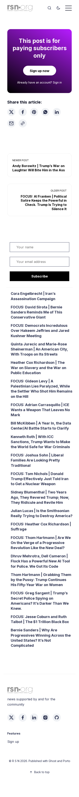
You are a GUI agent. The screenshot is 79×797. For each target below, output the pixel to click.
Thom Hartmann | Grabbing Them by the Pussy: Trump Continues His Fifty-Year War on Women (41, 580)
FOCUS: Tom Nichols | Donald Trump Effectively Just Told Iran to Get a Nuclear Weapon (39, 479)
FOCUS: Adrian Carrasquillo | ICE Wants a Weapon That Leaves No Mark (40, 410)
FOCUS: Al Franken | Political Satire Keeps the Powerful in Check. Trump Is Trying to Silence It (44, 202)
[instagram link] (45, 717)
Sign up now (39, 71)
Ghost (52, 761)
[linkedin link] (34, 717)
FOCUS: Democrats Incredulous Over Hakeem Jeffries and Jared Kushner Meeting (40, 330)
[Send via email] (11, 123)
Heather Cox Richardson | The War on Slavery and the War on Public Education (38, 367)
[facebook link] (23, 717)
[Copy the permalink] (23, 123)
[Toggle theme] (58, 8)
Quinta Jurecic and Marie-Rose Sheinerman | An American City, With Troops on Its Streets (39, 349)
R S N (15, 761)
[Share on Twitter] (11, 112)
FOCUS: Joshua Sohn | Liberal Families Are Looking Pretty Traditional (37, 460)
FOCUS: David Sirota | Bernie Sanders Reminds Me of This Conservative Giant (36, 312)
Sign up (13, 742)
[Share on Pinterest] (34, 112)
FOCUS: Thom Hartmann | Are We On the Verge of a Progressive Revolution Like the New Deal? (41, 543)
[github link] (57, 717)
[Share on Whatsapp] (45, 112)
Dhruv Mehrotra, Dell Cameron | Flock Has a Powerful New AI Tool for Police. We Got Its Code (40, 561)
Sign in (57, 82)
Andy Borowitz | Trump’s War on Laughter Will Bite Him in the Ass (38, 168)
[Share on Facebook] (23, 112)
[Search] (49, 8)
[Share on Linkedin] (57, 112)
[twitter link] (11, 717)
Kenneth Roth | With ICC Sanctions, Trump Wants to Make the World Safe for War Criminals (40, 442)
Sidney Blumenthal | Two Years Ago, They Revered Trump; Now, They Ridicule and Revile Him (40, 497)
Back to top (42, 772)
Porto (66, 761)
